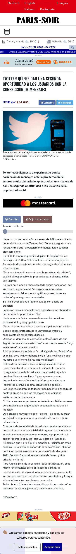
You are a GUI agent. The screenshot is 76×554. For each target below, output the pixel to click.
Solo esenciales (27, 547)
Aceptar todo (52, 547)
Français (62, 3)
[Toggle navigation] (7, 31)
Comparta (48, 102)
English (30, 3)
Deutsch (13, 3)
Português (47, 9)
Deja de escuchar (38, 219)
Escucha (13, 219)
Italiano (29, 9)
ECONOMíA (9, 102)
